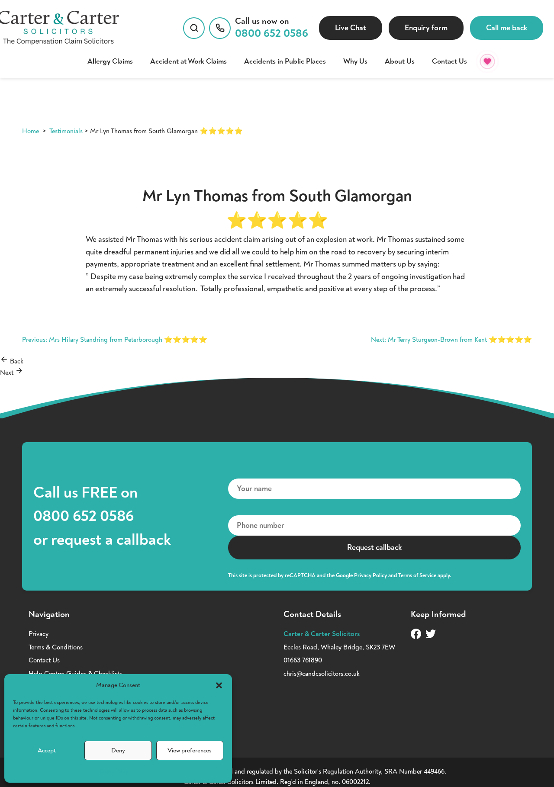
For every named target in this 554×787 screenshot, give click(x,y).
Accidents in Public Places (285, 61)
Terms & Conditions (56, 647)
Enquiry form (426, 28)
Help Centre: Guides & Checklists (75, 673)
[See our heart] (487, 61)
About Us (400, 61)
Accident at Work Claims (188, 61)
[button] (219, 685)
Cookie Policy (114, 771)
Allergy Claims (110, 61)
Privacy (38, 634)
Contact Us (449, 61)
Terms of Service (417, 575)
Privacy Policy (370, 575)
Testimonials (66, 131)
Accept (47, 750)
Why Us (355, 61)
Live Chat (350, 28)
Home (30, 131)
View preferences (189, 750)
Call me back (506, 28)
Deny (118, 750)
